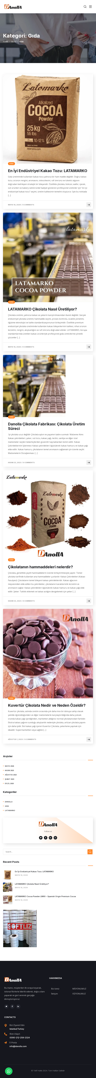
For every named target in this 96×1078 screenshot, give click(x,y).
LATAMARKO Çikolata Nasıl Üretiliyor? (42, 309)
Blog (13, 42)
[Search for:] (48, 851)
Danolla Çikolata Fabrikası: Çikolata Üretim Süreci (46, 426)
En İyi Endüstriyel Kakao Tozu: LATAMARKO (47, 170)
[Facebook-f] (12, 1006)
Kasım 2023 (9, 770)
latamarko (10, 810)
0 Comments (28, 205)
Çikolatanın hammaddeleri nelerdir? (40, 567)
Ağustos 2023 (11, 775)
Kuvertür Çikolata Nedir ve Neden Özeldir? (47, 705)
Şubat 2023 (9, 779)
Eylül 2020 (9, 783)
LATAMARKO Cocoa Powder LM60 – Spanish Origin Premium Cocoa (45, 896)
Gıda (12, 164)
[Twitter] (6, 1006)
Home (5, 42)
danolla (8, 802)
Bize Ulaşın (15, 1033)
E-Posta (13, 1042)
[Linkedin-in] (18, 1006)
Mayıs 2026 (9, 766)
